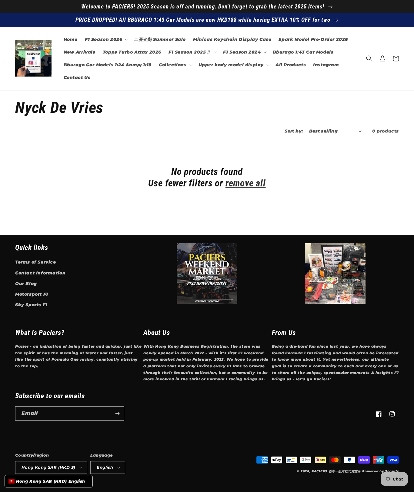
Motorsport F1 (31, 294)
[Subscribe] (117, 413)
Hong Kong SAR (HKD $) (48, 467)
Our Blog (26, 283)
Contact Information (40, 273)
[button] (105, 39)
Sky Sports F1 (31, 304)
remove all (245, 183)
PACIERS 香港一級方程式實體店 (336, 471)
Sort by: (294, 131)
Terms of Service (35, 262)
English (105, 467)
